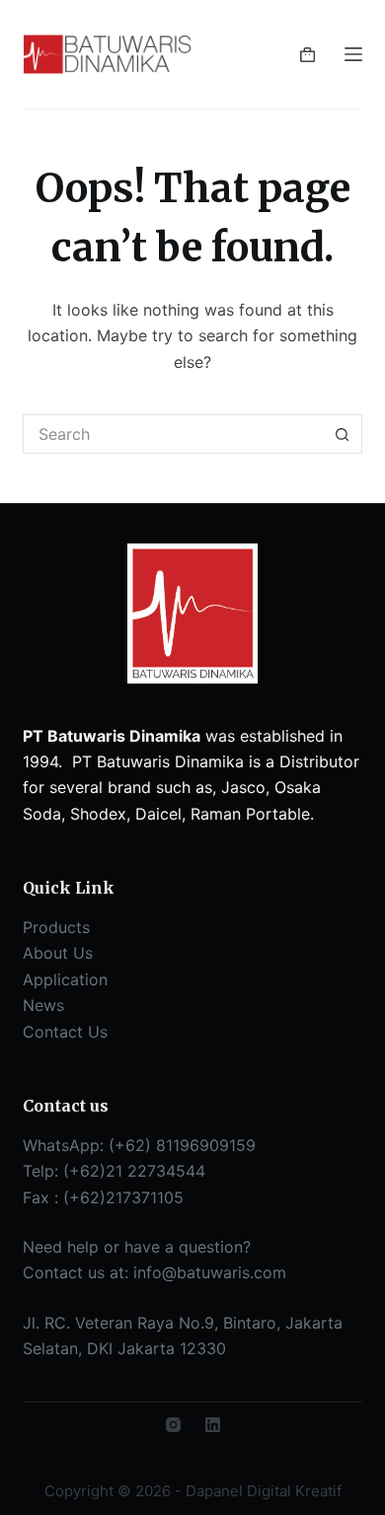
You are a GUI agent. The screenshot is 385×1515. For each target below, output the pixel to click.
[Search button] (342, 434)
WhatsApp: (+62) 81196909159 (139, 1145)
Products (56, 927)
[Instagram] (173, 1424)
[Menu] (353, 54)
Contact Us (65, 1032)
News (43, 1005)
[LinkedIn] (212, 1424)
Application (65, 979)
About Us (58, 953)
